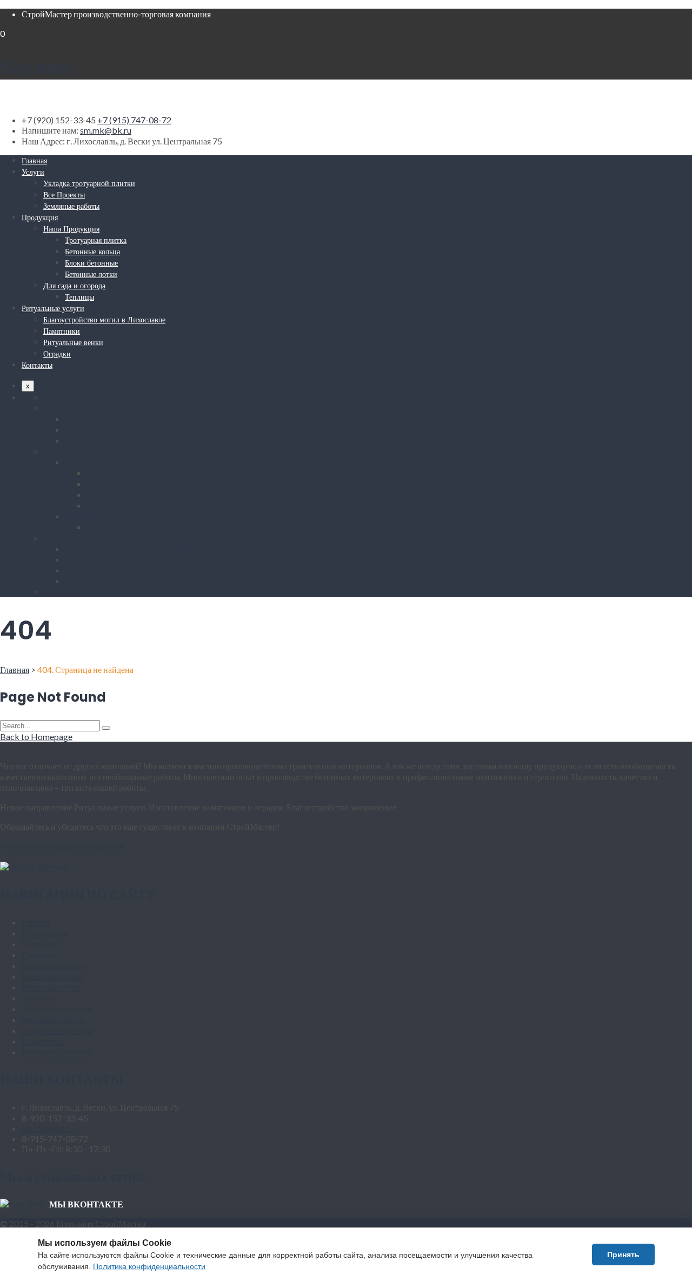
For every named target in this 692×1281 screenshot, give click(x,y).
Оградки (57, 353)
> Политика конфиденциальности (62, 846)
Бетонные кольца (92, 251)
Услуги (33, 172)
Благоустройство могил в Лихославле (104, 319)
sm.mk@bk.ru (105, 130)
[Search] (106, 728)
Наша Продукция (71, 228)
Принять (623, 1254)
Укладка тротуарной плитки (89, 183)
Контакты (37, 365)
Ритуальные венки (73, 342)
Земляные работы (71, 206)
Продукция (40, 217)
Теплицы (79, 297)
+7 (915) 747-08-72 (134, 120)
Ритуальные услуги (53, 308)
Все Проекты (64, 194)
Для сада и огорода (74, 285)
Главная (34, 160)
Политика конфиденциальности (149, 1266)
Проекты (38, 954)
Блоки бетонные (91, 262)
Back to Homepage (36, 736)
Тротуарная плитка (96, 240)
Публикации (45, 933)
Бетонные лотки (91, 274)
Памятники (61, 331)
